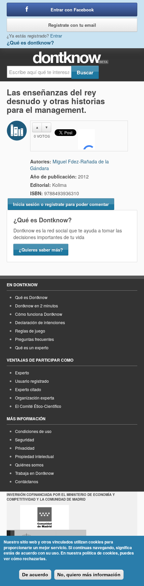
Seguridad (24, 439)
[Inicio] (72, 58)
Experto (22, 372)
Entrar (56, 35)
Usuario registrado (32, 381)
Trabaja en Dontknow (34, 473)
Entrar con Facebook (72, 9)
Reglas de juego (30, 331)
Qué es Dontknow (31, 297)
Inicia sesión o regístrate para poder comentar (61, 204)
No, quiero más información (89, 574)
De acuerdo (35, 574)
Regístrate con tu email (72, 25)
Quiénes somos (29, 464)
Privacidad (24, 448)
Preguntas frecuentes (34, 339)
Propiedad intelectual (34, 456)
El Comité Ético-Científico (38, 406)
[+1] (86, 139)
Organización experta (34, 397)
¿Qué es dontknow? (30, 42)
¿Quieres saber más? (41, 249)
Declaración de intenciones (40, 322)
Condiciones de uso (33, 431)
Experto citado (28, 389)
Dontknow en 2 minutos (36, 305)
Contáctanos (26, 481)
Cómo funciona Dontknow (38, 314)
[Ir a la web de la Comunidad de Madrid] (44, 517)
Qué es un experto (32, 347)
